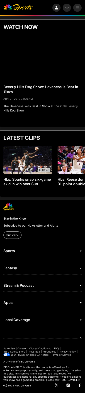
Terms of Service (61, 354)
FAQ (56, 348)
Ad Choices (49, 351)
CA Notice (42, 354)
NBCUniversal (27, 361)
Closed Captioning (40, 348)
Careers (22, 348)
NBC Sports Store (14, 351)
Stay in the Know (15, 218)
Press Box (34, 351)
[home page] (18, 8)
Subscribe (12, 235)
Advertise (9, 348)
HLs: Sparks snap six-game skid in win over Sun (27, 181)
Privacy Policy (67, 351)
